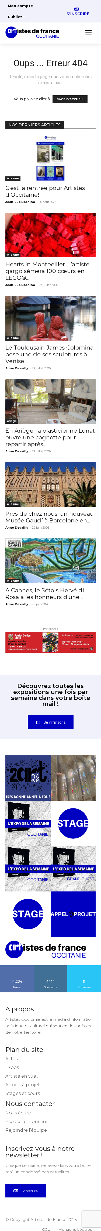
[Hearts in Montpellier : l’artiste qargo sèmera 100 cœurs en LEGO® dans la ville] (50, 235)
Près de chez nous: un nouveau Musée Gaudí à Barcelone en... (49, 517)
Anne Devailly (16, 368)
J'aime (17, 967)
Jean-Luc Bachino (20, 202)
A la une (13, 178)
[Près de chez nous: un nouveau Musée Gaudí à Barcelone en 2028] (50, 484)
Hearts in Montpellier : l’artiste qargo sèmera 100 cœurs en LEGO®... (47, 271)
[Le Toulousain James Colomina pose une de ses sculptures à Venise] (50, 318)
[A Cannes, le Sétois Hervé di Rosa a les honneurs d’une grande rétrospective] (50, 560)
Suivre (51, 967)
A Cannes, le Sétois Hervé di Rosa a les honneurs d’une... (44, 593)
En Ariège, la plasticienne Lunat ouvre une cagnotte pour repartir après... (50, 437)
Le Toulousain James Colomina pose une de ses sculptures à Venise (49, 354)
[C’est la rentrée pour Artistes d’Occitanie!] (50, 158)
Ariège (12, 421)
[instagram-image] (28, 778)
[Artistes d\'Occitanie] (33, 32)
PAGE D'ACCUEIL (70, 99)
